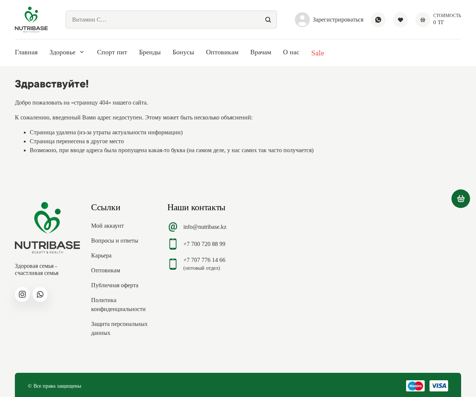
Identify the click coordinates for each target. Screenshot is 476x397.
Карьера (101, 255)
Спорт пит (112, 52)
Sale (317, 53)
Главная (26, 52)
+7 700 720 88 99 (204, 244)
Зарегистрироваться (338, 19)
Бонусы (183, 52)
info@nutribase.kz (204, 227)
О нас (291, 52)
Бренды (150, 52)
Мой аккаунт (107, 225)
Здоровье (62, 52)
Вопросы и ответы (114, 240)
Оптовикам (222, 52)
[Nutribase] (31, 19)
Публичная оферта (114, 285)
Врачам (260, 52)
